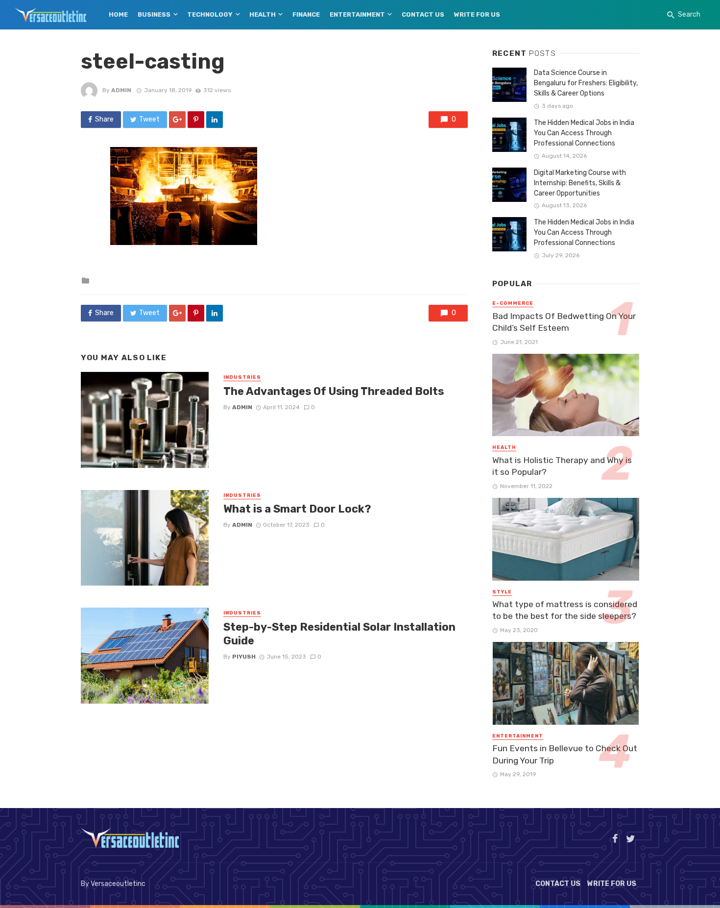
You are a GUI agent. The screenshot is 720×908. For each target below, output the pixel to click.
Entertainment (357, 14)
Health (262, 14)
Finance (306, 14)
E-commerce (512, 303)
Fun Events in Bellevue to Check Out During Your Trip (564, 754)
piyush (244, 656)
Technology (210, 14)
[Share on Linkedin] (214, 119)
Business (154, 14)
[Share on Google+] (177, 119)
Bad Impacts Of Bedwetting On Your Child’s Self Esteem (564, 322)
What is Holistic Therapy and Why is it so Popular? (562, 466)
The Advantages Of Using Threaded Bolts (333, 391)
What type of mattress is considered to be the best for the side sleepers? (564, 610)
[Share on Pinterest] (196, 119)
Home (118, 14)
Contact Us (423, 14)
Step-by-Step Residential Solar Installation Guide (339, 634)
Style (502, 592)
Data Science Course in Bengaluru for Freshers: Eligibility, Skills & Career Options (586, 83)
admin (121, 90)
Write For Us (477, 14)
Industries (242, 377)
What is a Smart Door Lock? (297, 509)
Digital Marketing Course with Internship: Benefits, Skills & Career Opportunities (580, 183)
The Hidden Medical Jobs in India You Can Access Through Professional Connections (584, 133)
